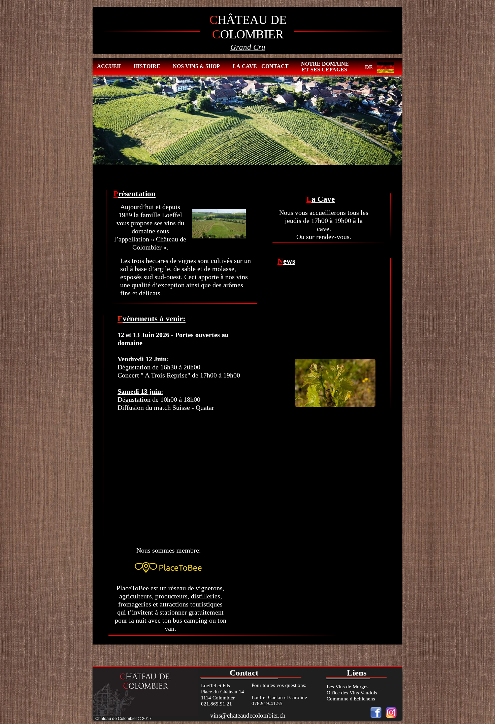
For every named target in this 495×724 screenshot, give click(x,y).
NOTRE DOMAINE (325, 64)
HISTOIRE (147, 66)
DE (369, 67)
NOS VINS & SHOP (196, 66)
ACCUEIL (110, 66)
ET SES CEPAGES (324, 69)
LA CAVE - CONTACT (261, 66)
